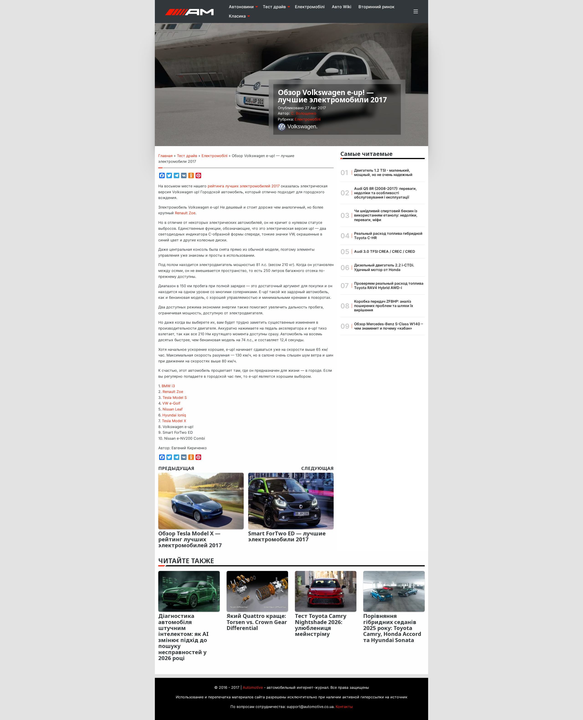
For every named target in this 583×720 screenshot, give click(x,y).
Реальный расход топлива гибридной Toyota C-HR (388, 235)
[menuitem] (242, 6)
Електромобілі (310, 6)
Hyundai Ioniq (174, 415)
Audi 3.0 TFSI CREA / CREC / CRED (384, 251)
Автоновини (241, 6)
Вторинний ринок (376, 6)
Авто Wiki (341, 6)
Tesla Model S (175, 397)
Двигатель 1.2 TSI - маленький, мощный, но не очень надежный (383, 172)
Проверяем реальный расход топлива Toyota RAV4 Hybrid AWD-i (388, 285)
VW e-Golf (171, 403)
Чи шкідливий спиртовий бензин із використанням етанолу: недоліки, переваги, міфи (385, 215)
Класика (237, 16)
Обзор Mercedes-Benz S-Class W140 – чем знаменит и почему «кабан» (388, 326)
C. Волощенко (303, 113)
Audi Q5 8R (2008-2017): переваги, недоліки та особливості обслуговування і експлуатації (385, 192)
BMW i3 (168, 386)
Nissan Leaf (173, 409)
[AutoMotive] (189, 11)
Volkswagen (301, 126)
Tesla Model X (174, 420)
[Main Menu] (416, 11)
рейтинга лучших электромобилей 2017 (244, 186)
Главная (165, 155)
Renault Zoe (185, 213)
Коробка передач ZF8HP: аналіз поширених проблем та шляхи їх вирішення (383, 305)
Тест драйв (274, 6)
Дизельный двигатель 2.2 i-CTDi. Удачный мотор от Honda (384, 267)
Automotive (253, 687)
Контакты (344, 706)
